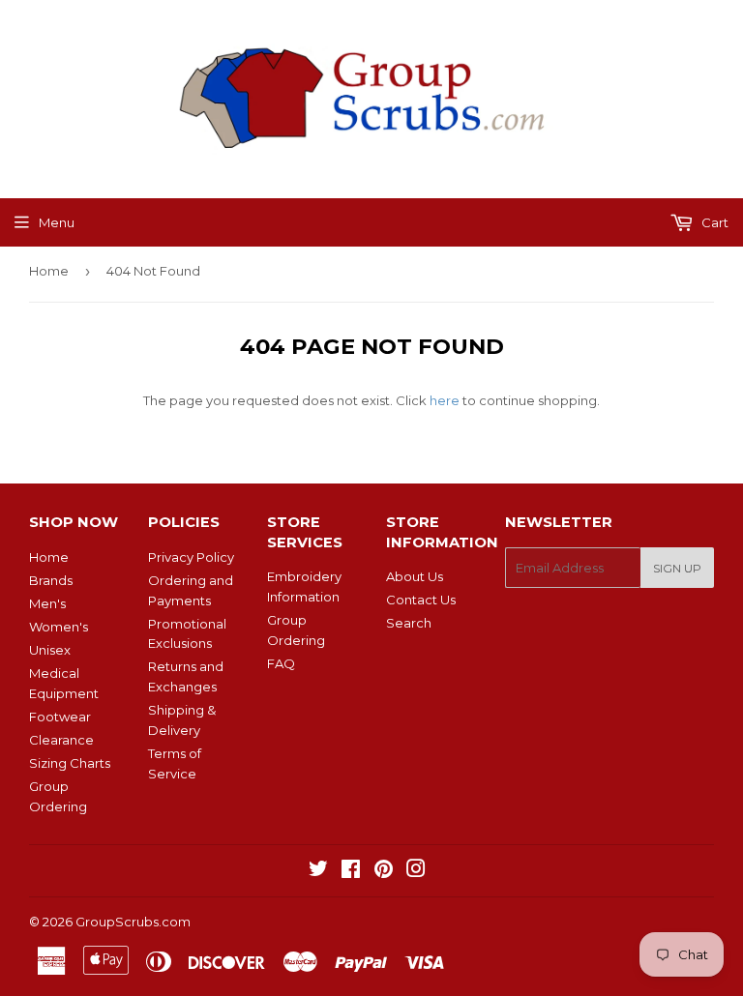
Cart (713, 222)
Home (49, 270)
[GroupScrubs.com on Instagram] (416, 871)
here (445, 400)
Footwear (60, 716)
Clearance (61, 739)
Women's (58, 626)
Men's (47, 603)
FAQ (281, 663)
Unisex (50, 650)
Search (408, 622)
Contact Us (421, 599)
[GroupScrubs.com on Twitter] (318, 871)
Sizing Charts (69, 763)
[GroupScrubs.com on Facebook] (351, 871)
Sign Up (677, 568)
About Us (414, 576)
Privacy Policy (191, 557)
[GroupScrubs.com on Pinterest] (383, 871)
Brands (51, 580)
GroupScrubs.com (133, 921)
